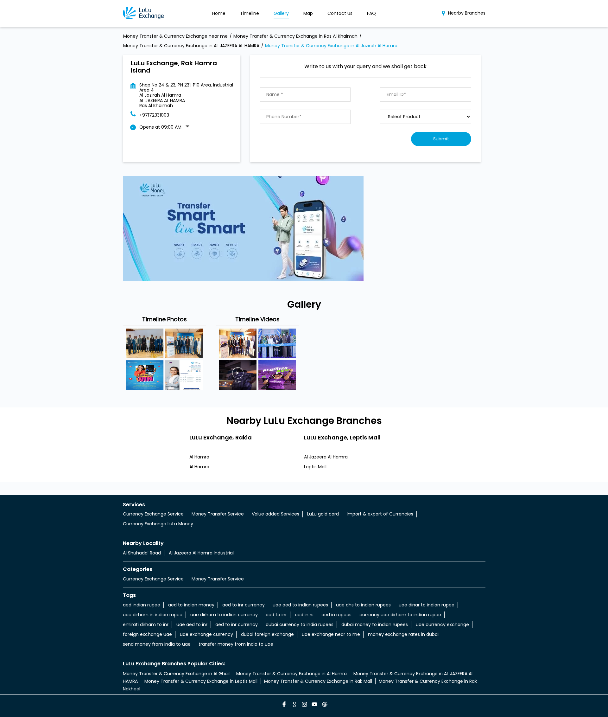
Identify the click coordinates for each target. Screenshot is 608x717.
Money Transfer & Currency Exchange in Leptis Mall (200, 681)
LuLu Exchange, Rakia (220, 437)
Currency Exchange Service (153, 514)
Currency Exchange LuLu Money (158, 524)
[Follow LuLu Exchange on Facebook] (283, 705)
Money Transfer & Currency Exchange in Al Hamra (291, 673)
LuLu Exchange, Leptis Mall (342, 437)
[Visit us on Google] (293, 705)
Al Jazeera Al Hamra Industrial (201, 553)
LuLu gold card (323, 514)
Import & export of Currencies (380, 514)
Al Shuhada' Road (142, 553)
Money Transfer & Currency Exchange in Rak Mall (318, 681)
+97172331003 (154, 115)
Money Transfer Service (218, 514)
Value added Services (275, 514)
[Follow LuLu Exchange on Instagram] (304, 705)
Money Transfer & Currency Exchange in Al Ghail (176, 673)
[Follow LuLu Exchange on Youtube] (314, 705)
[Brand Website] (324, 705)
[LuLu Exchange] (143, 13)
